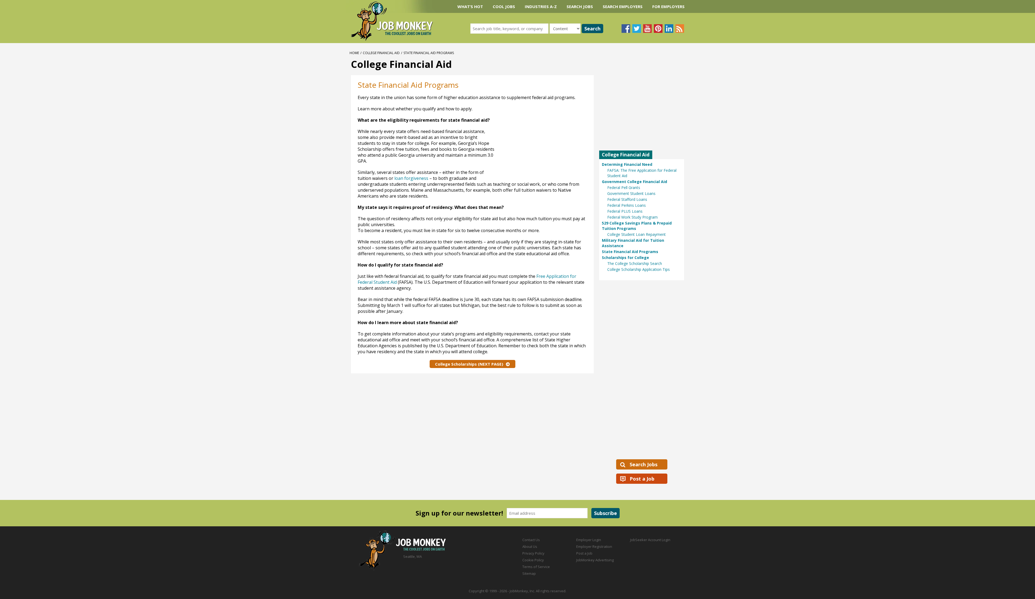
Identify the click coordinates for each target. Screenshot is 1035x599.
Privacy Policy (533, 553)
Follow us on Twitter (636, 28)
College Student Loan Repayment (636, 234)
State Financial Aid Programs (630, 251)
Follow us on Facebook (626, 28)
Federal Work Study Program (632, 217)
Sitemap (529, 573)
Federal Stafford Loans (627, 199)
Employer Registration (594, 546)
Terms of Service (536, 566)
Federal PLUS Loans (625, 211)
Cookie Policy (533, 560)
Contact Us (531, 539)
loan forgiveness (411, 178)
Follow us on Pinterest (658, 28)
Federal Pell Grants (623, 187)
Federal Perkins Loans (626, 205)
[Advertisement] (539, 141)
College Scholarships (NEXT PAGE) (469, 364)
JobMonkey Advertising (595, 560)
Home (354, 53)
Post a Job (642, 478)
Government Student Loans (631, 193)
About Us (529, 546)
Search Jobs (580, 6)
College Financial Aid (381, 53)
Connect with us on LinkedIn (669, 28)
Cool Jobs (504, 6)
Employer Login (588, 539)
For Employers (668, 6)
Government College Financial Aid (634, 181)
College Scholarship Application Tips (638, 269)
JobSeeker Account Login (650, 539)
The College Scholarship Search (634, 263)
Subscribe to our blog (679, 28)
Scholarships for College (625, 257)
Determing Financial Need (627, 164)
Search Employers (623, 6)
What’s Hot (470, 6)
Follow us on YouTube (647, 28)
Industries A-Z (541, 6)
